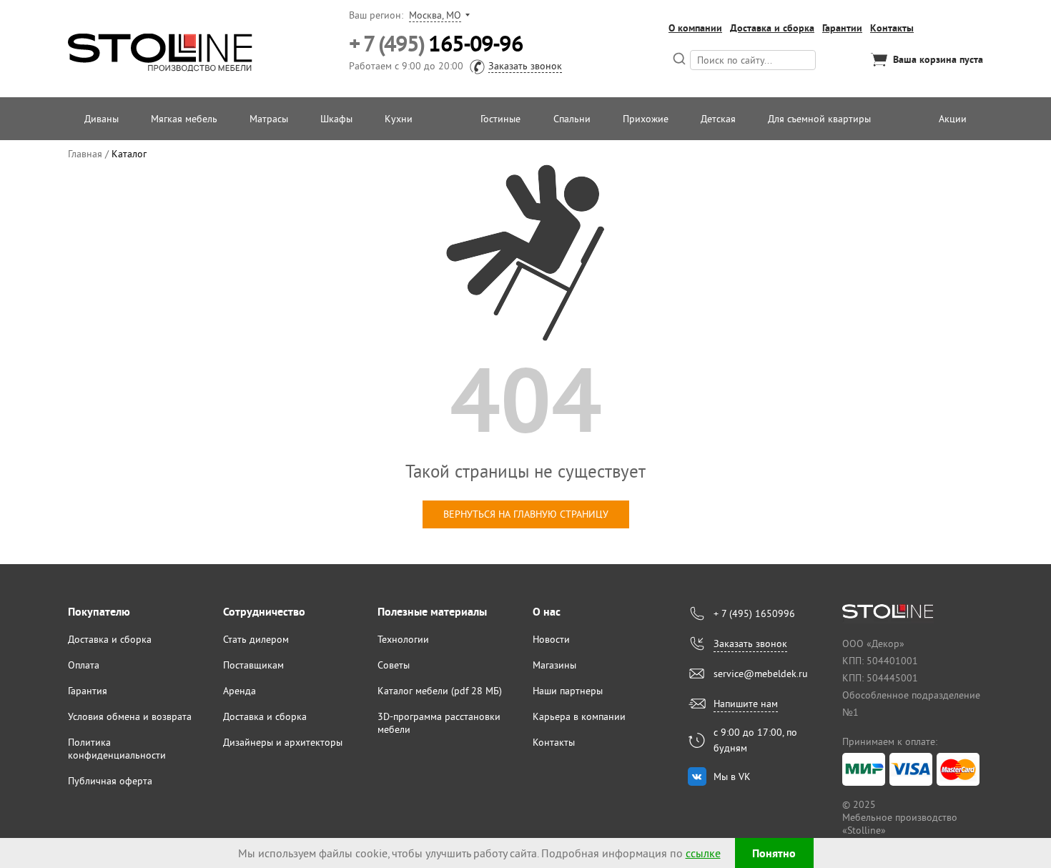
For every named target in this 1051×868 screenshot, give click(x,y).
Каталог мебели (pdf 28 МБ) (440, 690)
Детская (718, 118)
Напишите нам (746, 703)
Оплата (83, 665)
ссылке (703, 853)
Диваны (101, 118)
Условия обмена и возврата (130, 716)
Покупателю (99, 611)
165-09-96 (436, 44)
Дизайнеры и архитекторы (282, 742)
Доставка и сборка (772, 27)
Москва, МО (435, 15)
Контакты (892, 27)
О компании (695, 27)
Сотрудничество (264, 611)
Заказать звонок (525, 65)
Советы (394, 665)
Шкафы (336, 118)
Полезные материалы (432, 611)
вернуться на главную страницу (525, 514)
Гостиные (500, 118)
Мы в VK (732, 776)
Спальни (572, 118)
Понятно (774, 853)
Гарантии (842, 27)
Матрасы (269, 118)
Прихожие (645, 118)
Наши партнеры (568, 690)
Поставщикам (253, 665)
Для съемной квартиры (819, 118)
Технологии (403, 639)
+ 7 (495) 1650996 (754, 613)
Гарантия (87, 690)
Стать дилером (256, 639)
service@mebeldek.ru (761, 673)
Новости (551, 639)
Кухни (399, 118)
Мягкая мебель (184, 118)
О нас (547, 611)
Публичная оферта (110, 780)
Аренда (239, 690)
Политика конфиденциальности (117, 748)
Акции (953, 118)
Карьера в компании (579, 716)
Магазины (554, 665)
